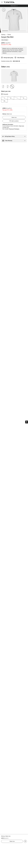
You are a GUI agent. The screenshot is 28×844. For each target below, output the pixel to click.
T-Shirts (9, 34)
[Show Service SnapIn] (26, 422)
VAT (8, 127)
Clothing (3, 34)
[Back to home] (9, 2)
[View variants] (1, 31)
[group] (14, 20)
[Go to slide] (11, 30)
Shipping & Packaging (14, 129)
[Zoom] (3, 9)
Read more (21, 126)
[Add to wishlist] (25, 841)
